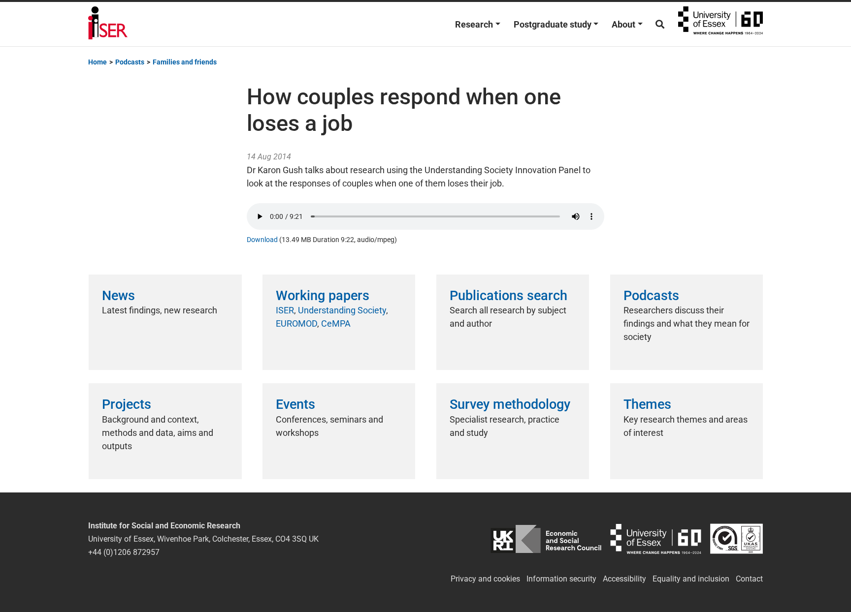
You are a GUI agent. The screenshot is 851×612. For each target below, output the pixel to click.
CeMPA (336, 323)
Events (295, 404)
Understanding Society (342, 310)
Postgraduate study (552, 24)
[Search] (660, 24)
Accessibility (624, 578)
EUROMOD (296, 323)
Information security (561, 578)
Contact (749, 578)
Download (262, 240)
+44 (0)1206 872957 (124, 552)
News (118, 296)
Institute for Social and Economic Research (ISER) (108, 24)
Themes (647, 404)
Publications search (508, 296)
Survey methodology (510, 404)
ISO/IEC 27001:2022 (736, 538)
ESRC (546, 538)
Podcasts (651, 296)
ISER (285, 310)
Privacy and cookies (485, 578)
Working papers (322, 296)
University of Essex (720, 24)
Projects (126, 404)
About (623, 24)
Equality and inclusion (691, 578)
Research (474, 24)
